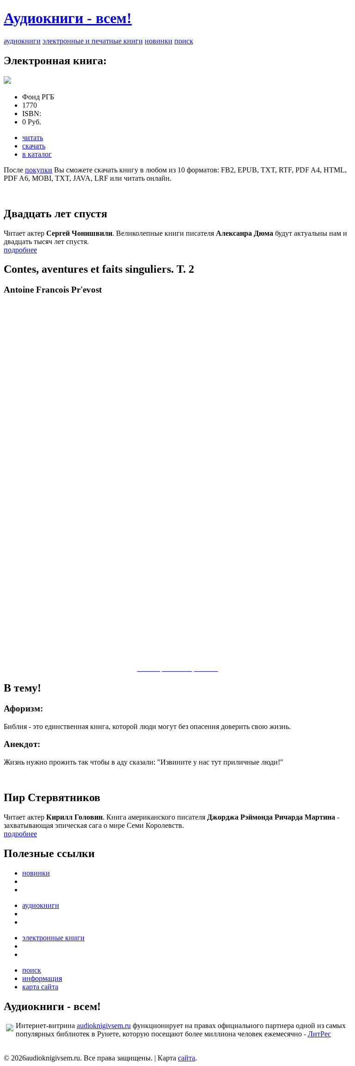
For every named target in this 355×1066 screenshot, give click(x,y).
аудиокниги (22, 41)
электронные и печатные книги (93, 41)
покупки (38, 170)
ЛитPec (319, 1034)
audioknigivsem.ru (104, 1025)
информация (42, 978)
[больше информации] (7, 81)
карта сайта (40, 987)
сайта (186, 1058)
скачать (33, 146)
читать (32, 137)
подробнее (20, 250)
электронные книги (53, 938)
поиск (183, 41)
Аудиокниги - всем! (68, 18)
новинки (158, 41)
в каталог (37, 154)
